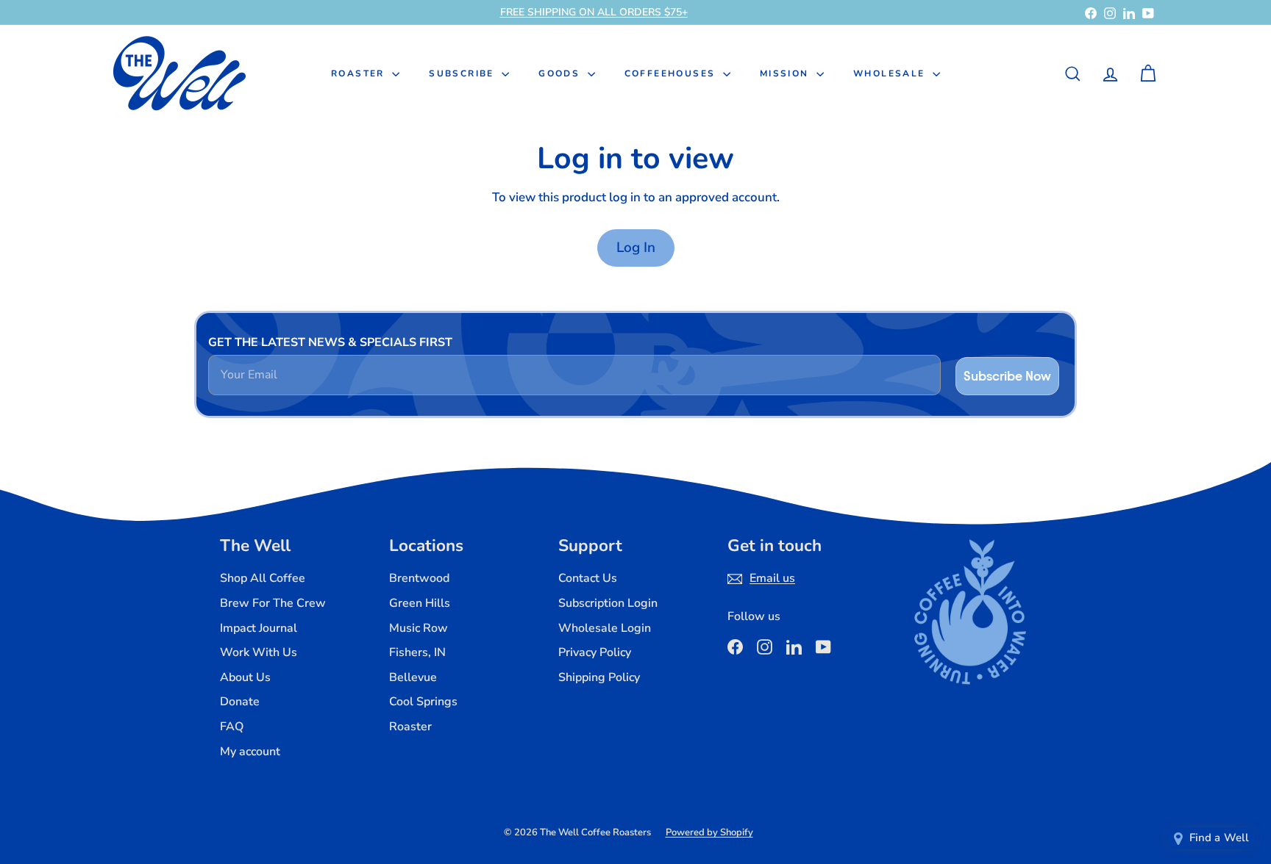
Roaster (359, 73)
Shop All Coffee (262, 578)
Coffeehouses (671, 73)
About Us (245, 677)
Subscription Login (608, 603)
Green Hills (419, 603)
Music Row (418, 628)
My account (250, 752)
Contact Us (587, 578)
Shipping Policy (599, 677)
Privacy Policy (594, 652)
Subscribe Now (1007, 376)
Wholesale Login (604, 628)
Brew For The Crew (273, 603)
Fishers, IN (417, 652)
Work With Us (258, 652)
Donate (240, 702)
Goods (560, 73)
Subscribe (463, 73)
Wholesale (891, 73)
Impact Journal (258, 628)
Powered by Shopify (709, 832)
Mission (786, 73)
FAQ (231, 727)
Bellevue (413, 677)
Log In (635, 247)
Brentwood (419, 578)
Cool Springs (423, 702)
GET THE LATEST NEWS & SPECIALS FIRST (330, 342)
